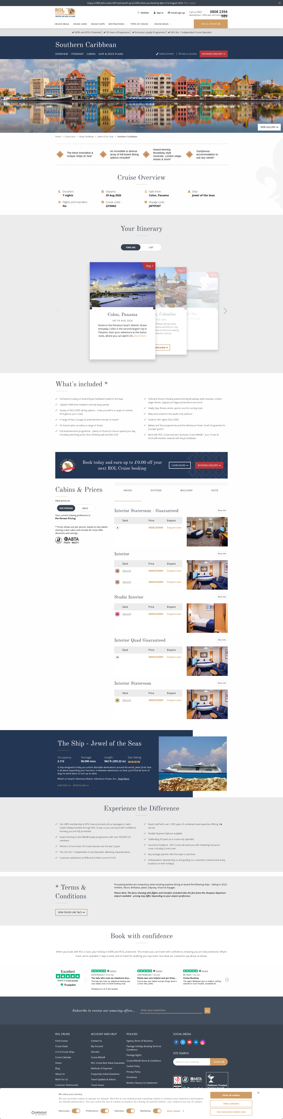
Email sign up (178, 12)
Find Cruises (61, 1040)
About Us (60, 1073)
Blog (57, 1068)
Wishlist (145, 12)
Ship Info (59, 785)
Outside (156, 490)
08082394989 (166, 53)
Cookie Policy (133, 1066)
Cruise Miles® (98, 1057)
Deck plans (75, 785)
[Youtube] (189, 1042)
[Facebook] (176, 1042)
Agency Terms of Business (139, 1040)
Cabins (91, 54)
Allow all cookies (231, 1095)
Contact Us (96, 1040)
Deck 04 (126, 614)
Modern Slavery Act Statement (141, 1082)
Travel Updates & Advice (103, 1079)
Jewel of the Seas (105, 136)
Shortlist (95, 1051)
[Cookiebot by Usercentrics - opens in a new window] (39, 1113)
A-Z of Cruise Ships (64, 1051)
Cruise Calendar (63, 1057)
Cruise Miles (161, 24)
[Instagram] (202, 1042)
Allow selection (231, 1103)
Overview (61, 54)
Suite (214, 490)
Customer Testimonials (66, 1084)
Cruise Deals (62, 24)
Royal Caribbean (86, 136)
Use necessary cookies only (231, 1112)
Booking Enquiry (212, 53)
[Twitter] (182, 1042)
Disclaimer (131, 1077)
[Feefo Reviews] (217, 1082)
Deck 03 (126, 582)
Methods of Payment (101, 1068)
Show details (173, 1111)
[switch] (105, 1111)
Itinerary (77, 54)
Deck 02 (126, 570)
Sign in (160, 12)
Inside (128, 490)
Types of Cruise (139, 24)
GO (207, 1010)
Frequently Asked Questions (105, 1073)
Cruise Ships (98, 24)
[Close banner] (258, 1093)
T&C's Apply (190, 2)
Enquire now (174, 527)
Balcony (187, 490)
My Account (97, 1046)
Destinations (117, 24)
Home (58, 136)
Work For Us (61, 1079)
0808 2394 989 (218, 11)
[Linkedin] (196, 1042)
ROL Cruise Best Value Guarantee (108, 1062)
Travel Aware (97, 1084)
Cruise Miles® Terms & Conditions (143, 1060)
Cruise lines (70, 136)
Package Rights (134, 1055)
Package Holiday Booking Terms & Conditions (143, 1048)
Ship (111, 54)
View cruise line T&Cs (70, 912)
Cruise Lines (80, 24)
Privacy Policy (133, 1071)
